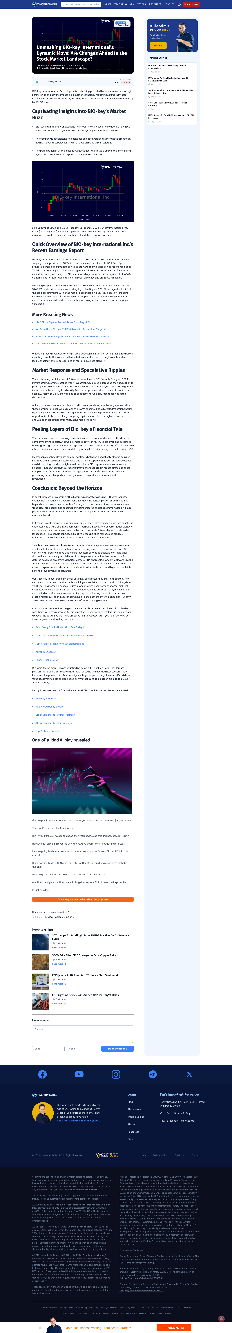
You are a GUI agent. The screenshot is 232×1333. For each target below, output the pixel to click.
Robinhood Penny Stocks (49, 706)
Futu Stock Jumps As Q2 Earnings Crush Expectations (167, 67)
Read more (57, 947)
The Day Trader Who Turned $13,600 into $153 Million (64, 635)
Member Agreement (128, 1307)
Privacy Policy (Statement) (87, 1307)
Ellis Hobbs (83, 68)
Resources (133, 1131)
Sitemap (167, 1313)
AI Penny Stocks (44, 651)
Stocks (131, 1124)
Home (143, 1155)
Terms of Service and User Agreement (57, 1307)
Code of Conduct (147, 1307)
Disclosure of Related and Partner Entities (144, 1313)
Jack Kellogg (55, 68)
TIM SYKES (42, 65)
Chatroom (180, 1155)
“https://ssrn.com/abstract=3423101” (141, 1290)
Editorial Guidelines (165, 1307)
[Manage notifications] (221, 1319)
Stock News (134, 1109)
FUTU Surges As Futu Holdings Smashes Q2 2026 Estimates (171, 116)
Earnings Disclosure (109, 1307)
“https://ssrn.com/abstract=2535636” (141, 1278)
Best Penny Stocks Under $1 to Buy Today (58, 627)
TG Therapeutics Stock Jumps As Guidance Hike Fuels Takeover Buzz (170, 91)
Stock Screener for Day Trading (52, 723)
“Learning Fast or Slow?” (81, 1226)
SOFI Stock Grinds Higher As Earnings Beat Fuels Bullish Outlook (71, 336)
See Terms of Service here (82, 1189)
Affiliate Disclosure (183, 1307)
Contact (195, 1155)
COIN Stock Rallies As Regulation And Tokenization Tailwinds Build (72, 343)
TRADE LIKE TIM (174, 1328)
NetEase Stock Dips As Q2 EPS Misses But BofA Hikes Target (69, 329)
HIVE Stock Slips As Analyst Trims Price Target (61, 322)
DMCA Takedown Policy (71, 1313)
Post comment (117, 1048)
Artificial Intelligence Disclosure (96, 1313)
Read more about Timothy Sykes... (78, 1120)
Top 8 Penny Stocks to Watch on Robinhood (59, 643)
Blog (130, 1102)
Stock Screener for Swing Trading (54, 714)
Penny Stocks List (45, 660)
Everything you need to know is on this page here (83, 899)
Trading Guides (136, 1116)
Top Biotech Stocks (46, 731)
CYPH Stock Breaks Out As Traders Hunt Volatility (167, 104)
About (131, 1139)
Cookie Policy (118, 1313)
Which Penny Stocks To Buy (175, 1113)
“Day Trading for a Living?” (92, 1255)
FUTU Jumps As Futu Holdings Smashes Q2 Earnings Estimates (168, 79)
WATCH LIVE (192, 4)
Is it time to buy (51, 81)
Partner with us (160, 1155)
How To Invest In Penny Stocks (177, 1120)
